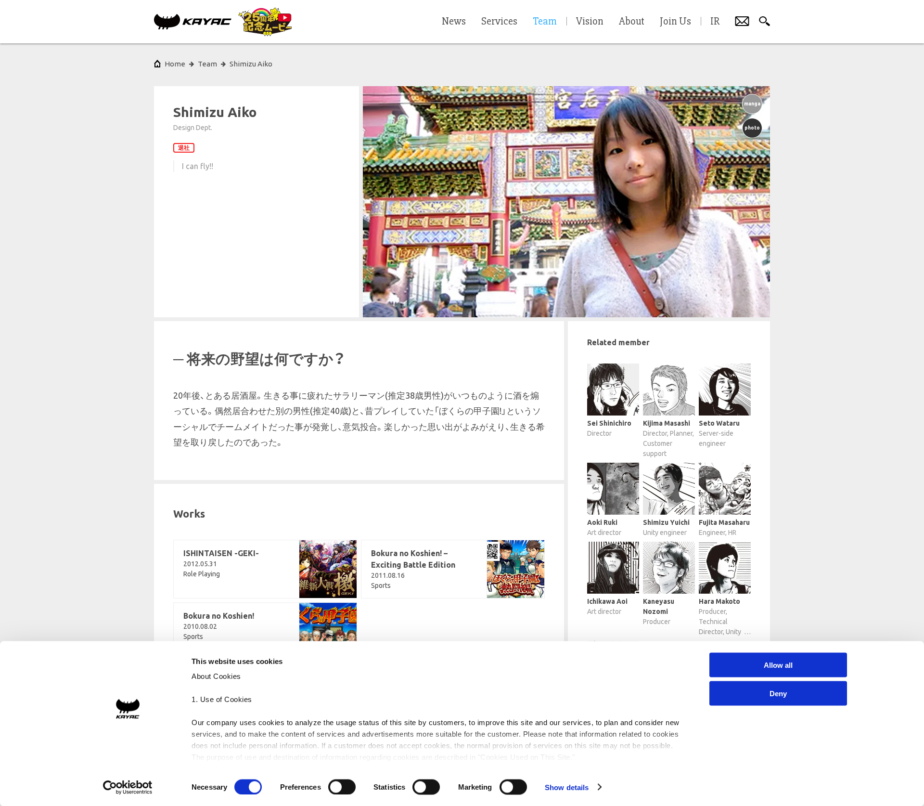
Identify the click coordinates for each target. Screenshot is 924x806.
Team (207, 64)
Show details (567, 787)
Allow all (778, 665)
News (454, 21)
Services (499, 21)
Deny (778, 693)
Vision (589, 21)
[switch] (342, 786)
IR (714, 21)
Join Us (675, 21)
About (631, 21)
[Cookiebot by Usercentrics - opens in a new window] (128, 787)
